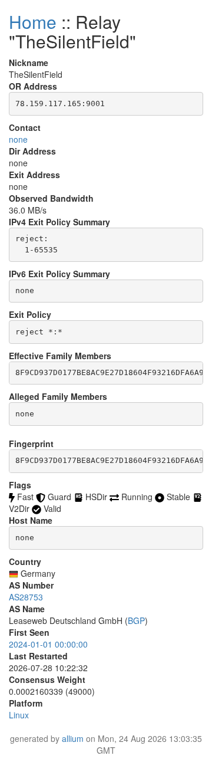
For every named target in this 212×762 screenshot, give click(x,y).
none (18, 139)
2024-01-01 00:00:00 (48, 644)
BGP (136, 620)
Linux (19, 715)
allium (73, 738)
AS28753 (26, 597)
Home (33, 21)
